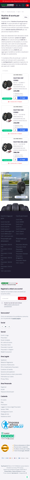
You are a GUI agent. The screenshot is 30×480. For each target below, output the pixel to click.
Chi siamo (3, 400)
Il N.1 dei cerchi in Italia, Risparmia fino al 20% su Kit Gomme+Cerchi (15, 1)
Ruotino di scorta (11, 12)
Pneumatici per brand (21, 239)
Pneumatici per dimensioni (6, 239)
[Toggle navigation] (16, 5)
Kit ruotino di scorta (6, 342)
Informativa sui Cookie (7, 377)
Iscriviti (22, 298)
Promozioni (4, 405)
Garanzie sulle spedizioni (8, 372)
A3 (23, 12)
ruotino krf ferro (18, 79)
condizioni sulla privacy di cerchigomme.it (11, 305)
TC (26, 473)
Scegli (23, 98)
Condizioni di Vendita (7, 369)
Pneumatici (4, 338)
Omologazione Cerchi (7, 412)
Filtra (25, 17)
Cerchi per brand (22, 216)
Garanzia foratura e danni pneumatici (11, 374)
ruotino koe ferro (18, 111)
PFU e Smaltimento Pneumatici (9, 367)
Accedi (2, 389)
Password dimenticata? (7, 392)
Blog (2, 402)
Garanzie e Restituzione (7, 365)
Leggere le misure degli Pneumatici (11, 407)
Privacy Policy (5, 379)
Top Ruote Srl (15, 473)
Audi (19, 12)
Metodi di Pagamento (7, 362)
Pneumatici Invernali (7, 347)
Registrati (3, 387)
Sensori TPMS (5, 409)
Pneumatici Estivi (6, 345)
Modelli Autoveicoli (6, 352)
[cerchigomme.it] (8, 5)
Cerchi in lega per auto (7, 217)
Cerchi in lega (4, 335)
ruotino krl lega (20, 142)
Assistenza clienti (6, 416)
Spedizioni (4, 360)
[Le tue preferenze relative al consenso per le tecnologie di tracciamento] (27, 477)
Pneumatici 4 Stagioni (7, 349)
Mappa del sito (5, 414)
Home (2, 12)
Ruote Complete (5, 340)
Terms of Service (16, 471)
